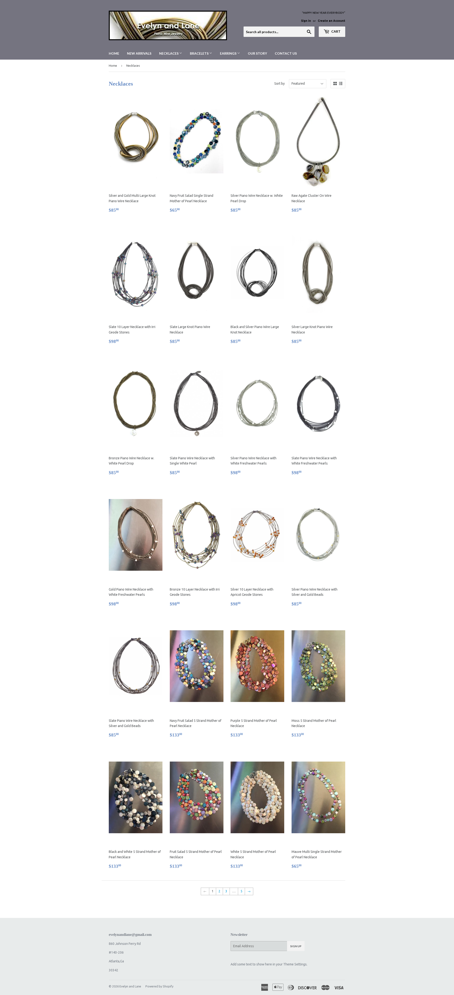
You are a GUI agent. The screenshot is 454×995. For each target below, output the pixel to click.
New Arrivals (139, 53)
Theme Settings (295, 964)
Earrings (228, 53)
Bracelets (199, 53)
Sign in (306, 20)
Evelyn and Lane (130, 986)
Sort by (279, 83)
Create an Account (331, 20)
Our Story (257, 53)
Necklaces (169, 53)
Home (114, 53)
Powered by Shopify (159, 986)
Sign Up (295, 946)
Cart (335, 31)
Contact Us (286, 53)
